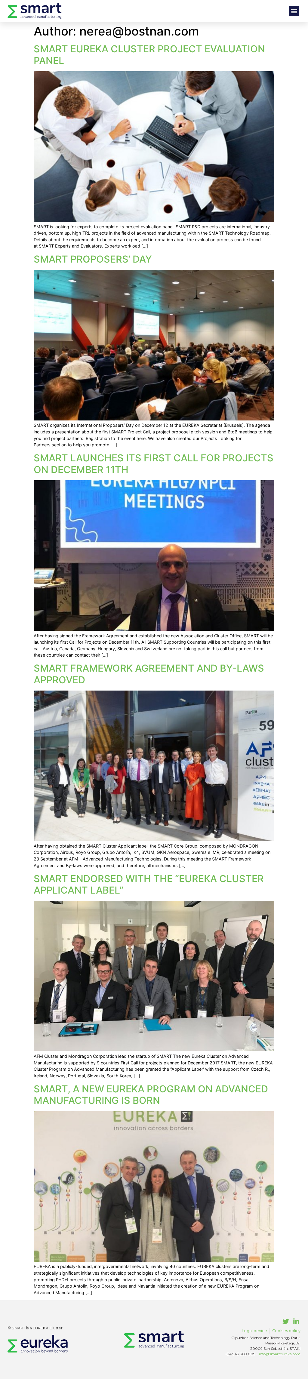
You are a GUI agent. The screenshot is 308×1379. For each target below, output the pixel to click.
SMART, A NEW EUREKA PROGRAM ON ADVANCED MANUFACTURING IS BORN (151, 1094)
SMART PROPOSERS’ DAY (93, 259)
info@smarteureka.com (279, 1354)
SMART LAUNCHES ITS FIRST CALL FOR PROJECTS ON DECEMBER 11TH (153, 463)
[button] (294, 11)
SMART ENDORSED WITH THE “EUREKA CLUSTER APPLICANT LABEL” (149, 884)
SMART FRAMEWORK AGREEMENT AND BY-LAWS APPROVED (149, 673)
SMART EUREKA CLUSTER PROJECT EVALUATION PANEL (149, 54)
